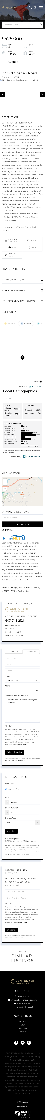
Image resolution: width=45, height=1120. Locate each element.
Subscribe (11, 930)
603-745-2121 (30, 7)
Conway (36, 588)
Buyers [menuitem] (22, 1021)
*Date (7, 676)
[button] (41, 25)
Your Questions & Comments (17, 695)
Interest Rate (10, 818)
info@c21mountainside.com (24, 1000)
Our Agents (19, 636)
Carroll (27, 588)
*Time (7, 686)
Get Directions (22, 524)
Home (5, 588)
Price (7, 798)
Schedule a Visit (31, 651)
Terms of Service (16, 760)
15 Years (21, 789)
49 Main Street (25, 1005)
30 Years (11, 789)
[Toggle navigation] (41, 7)
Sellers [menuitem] (22, 1025)
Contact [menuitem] (22, 1032)
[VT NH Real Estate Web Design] (22, 1114)
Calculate (11, 831)
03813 (6, 591)
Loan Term (9, 783)
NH (20, 588)
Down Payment (11, 808)
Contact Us (9, 636)
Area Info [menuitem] (22, 1028)
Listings (13, 588)
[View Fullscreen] (5, 489)
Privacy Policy (22, 745)
